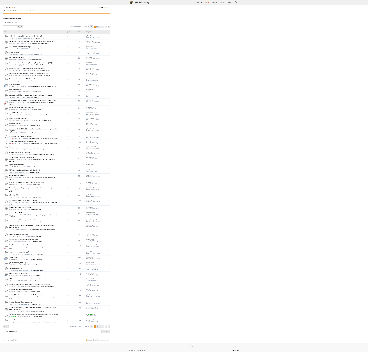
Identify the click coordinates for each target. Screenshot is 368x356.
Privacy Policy (235, 350)
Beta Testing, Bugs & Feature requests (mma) (41, 286)
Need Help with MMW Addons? (40, 43)
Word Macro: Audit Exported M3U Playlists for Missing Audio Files (28, 73)
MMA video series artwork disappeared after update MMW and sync (29, 284)
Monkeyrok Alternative (15, 123)
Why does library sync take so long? (20, 47)
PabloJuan (13, 241)
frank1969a (13, 167)
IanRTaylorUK (13, 70)
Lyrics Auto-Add (13, 195)
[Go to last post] (95, 36)
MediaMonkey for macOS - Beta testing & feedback (44, 138)
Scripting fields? (13, 320)
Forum (207, 2)
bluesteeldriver (14, 311)
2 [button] (96, 26)
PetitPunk (12, 133)
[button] (236, 2)
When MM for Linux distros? (17, 113)
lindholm (12, 177)
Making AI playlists (14, 84)
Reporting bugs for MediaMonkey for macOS (22, 141)
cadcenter (13, 97)
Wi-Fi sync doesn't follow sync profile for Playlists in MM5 (26, 220)
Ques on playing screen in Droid (18, 273)
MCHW (12, 197)
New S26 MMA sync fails (16, 57)
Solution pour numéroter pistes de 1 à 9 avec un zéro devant (27, 279)
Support (214, 2)
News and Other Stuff (37, 65)
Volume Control (13, 257)
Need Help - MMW (39, 38)
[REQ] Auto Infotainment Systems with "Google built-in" (25, 170)
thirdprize (12, 86)
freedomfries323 (14, 115)
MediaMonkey (142, 2)
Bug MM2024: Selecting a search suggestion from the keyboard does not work (33, 100)
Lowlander (13, 316)
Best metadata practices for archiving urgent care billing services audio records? (33, 314)
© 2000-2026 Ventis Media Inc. (137, 350)
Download (199, 2)
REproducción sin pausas (16, 147)
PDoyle (12, 59)
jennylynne (13, 322)
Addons (222, 2)
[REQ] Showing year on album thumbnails (21, 245)
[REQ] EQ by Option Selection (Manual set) (21, 107)
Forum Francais (37, 91)
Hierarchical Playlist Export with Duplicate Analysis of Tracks (27, 68)
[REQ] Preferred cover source (17, 175)
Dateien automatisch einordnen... (19, 234)
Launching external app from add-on (20, 152)
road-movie (13, 91)
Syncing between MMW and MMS (19, 213)
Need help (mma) (37, 49)
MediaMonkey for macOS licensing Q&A (21, 136)
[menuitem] (14, 7)
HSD (11, 286)
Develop (229, 2)
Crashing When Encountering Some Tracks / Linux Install (26, 295)
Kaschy (12, 125)
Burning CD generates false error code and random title (25, 36)
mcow (12, 154)
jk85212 (12, 102)
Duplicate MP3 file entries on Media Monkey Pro (23, 239)
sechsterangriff (14, 222)
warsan (12, 65)
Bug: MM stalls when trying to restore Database (23, 200)
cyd (11, 81)
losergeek (13, 49)
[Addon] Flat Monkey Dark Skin (18, 118)
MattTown (12, 159)
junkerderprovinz (14, 120)
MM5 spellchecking (14, 52)
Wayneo (12, 43)
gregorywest (13, 215)
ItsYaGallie (13, 265)
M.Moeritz (13, 236)
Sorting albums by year (16, 268)
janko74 (12, 229)
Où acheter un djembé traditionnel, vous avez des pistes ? (26, 182)
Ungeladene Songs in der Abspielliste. (20, 207)
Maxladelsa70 (14, 149)
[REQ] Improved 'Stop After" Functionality (21, 157)
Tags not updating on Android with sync (21, 289)
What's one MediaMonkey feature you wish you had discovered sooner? (31, 95)
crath (11, 172)
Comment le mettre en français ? (19, 252)
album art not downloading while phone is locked (23, 79)
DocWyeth (13, 275)
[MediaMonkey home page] (131, 2)
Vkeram (12, 304)
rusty (11, 138)
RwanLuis (12, 281)
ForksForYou (13, 38)
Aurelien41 (13, 184)
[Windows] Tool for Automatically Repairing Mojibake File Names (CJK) (30, 63)
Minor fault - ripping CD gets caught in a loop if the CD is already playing (30, 188)
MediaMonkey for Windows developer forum (44, 86)
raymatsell (13, 190)
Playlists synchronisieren (16, 165)
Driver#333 (13, 109)
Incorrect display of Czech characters (20, 302)
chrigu (12, 202)
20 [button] (106, 26)
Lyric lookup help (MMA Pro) (17, 263)
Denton (12, 297)
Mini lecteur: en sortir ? (15, 90)
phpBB (177, 346)
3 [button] (98, 26)
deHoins (12, 209)
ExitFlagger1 (13, 54)
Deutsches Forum (35, 125)
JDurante (12, 259)
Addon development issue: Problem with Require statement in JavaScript (31, 41)
